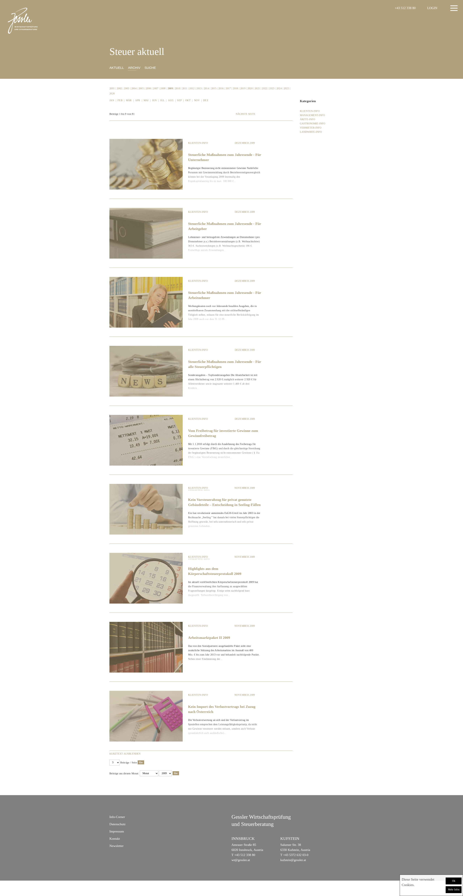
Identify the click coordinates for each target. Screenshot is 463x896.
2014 (206, 88)
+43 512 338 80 (405, 8)
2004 (134, 88)
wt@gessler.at (241, 860)
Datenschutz (117, 824)
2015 (213, 88)
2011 (184, 88)
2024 (279, 88)
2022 (264, 88)
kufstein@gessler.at (293, 860)
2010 (177, 88)
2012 (191, 88)
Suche (150, 68)
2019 (242, 88)
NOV (197, 100)
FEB (120, 100)
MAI (146, 100)
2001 (112, 88)
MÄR (129, 100)
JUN (154, 100)
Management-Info (312, 115)
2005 (141, 88)
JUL (162, 100)
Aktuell (116, 68)
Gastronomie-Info (312, 123)
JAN (111, 100)
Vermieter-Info (310, 127)
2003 (126, 88)
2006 (148, 88)
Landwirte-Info (311, 132)
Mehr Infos (453, 889)
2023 (271, 88)
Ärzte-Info (307, 119)
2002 (119, 88)
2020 (250, 88)
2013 (199, 88)
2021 (257, 88)
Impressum (116, 831)
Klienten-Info (198, 143)
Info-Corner (117, 817)
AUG (171, 100)
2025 (286, 88)
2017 (228, 88)
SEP (179, 100)
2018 (235, 88)
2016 (221, 88)
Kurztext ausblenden (125, 753)
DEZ (205, 100)
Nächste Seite (245, 114)
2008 (162, 88)
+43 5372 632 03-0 (295, 855)
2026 (112, 93)
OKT (188, 100)
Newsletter (116, 846)
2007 (155, 88)
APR (137, 100)
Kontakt (114, 838)
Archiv (134, 68)
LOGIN (432, 8)
